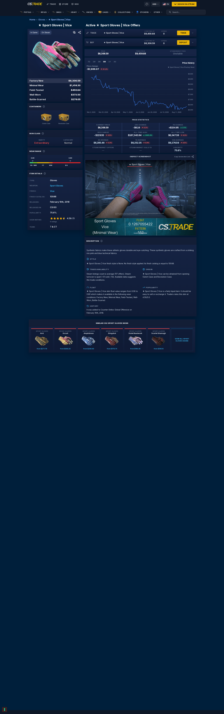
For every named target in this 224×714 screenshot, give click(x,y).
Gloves (41, 19)
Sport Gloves (56, 185)
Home (32, 19)
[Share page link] (79, 32)
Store (65, 4)
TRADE (183, 33)
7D (89, 62)
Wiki (77, 4)
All (115, 62)
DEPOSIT (183, 42)
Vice (52, 191)
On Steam (46, 32)
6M (104, 62)
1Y (109, 62)
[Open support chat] (147, 4)
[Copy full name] (74, 32)
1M (94, 62)
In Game (34, 32)
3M (99, 62)
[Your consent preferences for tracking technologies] (4, 709)
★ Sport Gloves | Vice (59, 19)
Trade (53, 4)
